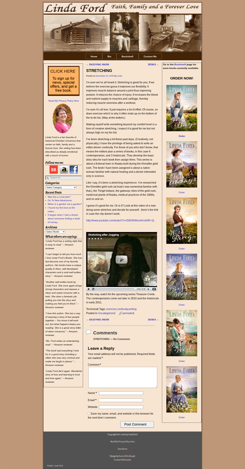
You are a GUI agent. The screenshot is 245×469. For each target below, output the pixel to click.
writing (132, 309)
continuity (122, 309)
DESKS (153, 64)
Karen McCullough (127, 456)
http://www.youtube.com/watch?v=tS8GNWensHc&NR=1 (119, 220)
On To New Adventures (60, 200)
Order (182, 192)
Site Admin (122, 449)
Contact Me (150, 56)
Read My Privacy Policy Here (63, 100)
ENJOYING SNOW (97, 64)
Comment (94, 364)
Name (92, 393)
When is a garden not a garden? (65, 204)
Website (93, 407)
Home (94, 56)
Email (92, 400)
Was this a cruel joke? (59, 197)
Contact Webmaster (122, 460)
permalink (128, 313)
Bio (109, 56)
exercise (111, 309)
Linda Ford (58, 466)
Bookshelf (127, 56)
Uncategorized (106, 313)
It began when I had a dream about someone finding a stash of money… (64, 219)
